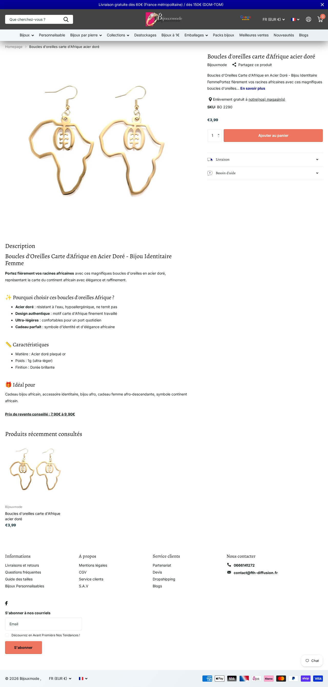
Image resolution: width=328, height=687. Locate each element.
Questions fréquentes (23, 572)
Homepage (14, 47)
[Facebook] (6, 603)
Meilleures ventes (254, 35)
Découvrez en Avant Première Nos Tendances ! (46, 635)
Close (322, 4)
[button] (219, 131)
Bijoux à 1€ (170, 35)
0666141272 (244, 565)
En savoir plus (252, 88)
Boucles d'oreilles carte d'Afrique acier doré (32, 516)
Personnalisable (52, 35)
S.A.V (83, 586)
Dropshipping (164, 579)
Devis (157, 572)
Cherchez (66, 19)
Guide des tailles (19, 579)
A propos (87, 556)
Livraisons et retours (22, 565)
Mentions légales (93, 565)
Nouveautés (284, 35)
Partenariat (162, 565)
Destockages (145, 35)
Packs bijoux (223, 35)
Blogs (303, 35)
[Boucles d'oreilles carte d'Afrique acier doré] (35, 471)
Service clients (91, 579)
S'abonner (23, 647)
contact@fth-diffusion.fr (256, 572)
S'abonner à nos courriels (27, 613)
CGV (83, 572)
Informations (17, 556)
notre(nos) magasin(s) (267, 99)
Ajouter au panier (273, 135)
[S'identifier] (308, 19)
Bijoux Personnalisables (24, 586)
